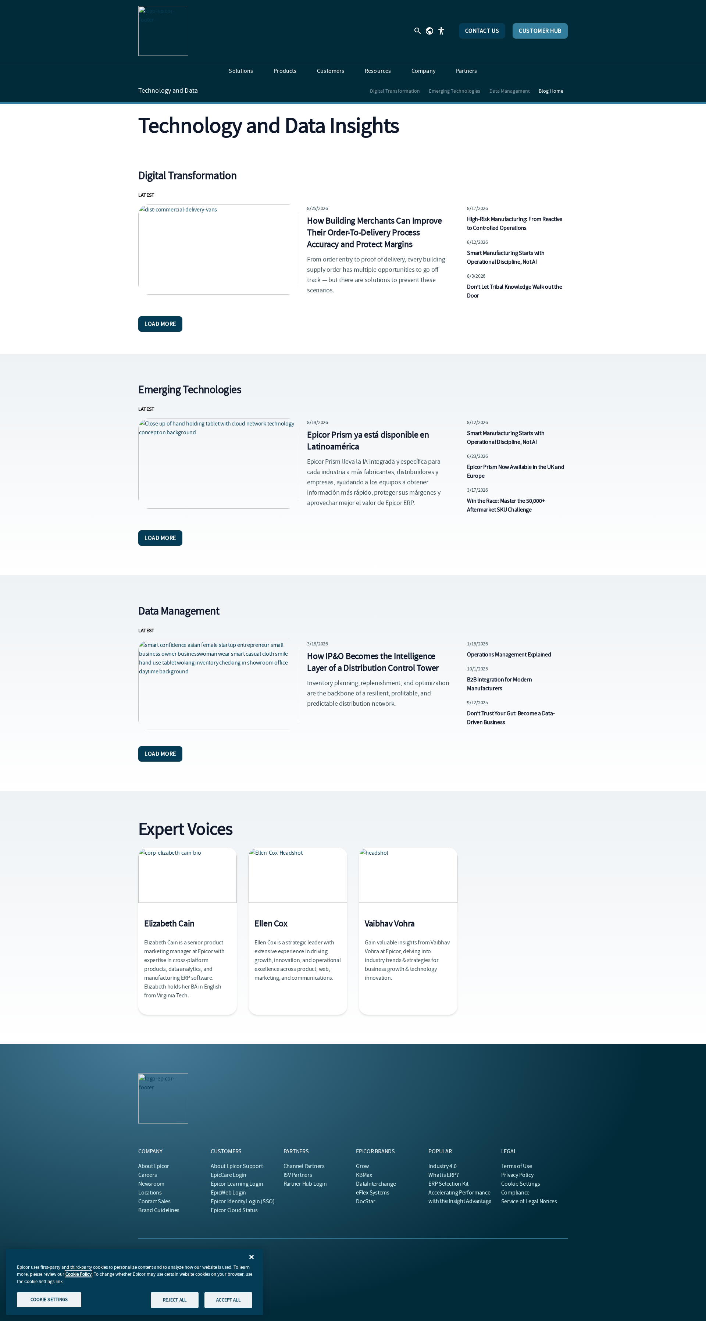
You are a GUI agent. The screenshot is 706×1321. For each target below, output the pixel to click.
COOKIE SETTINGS (49, 1299)
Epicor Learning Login (237, 1184)
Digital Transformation (395, 91)
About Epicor (153, 1166)
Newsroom (151, 1184)
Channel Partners (304, 1166)
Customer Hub (540, 31)
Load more (160, 324)
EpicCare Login (228, 1175)
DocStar (365, 1201)
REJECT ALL (174, 1300)
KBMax (364, 1175)
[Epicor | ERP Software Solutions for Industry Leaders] (163, 31)
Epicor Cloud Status (234, 1210)
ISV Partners (298, 1175)
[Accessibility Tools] (441, 31)
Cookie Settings (521, 1184)
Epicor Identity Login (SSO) (243, 1201)
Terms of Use (516, 1166)
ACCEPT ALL (228, 1300)
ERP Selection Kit (448, 1184)
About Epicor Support (237, 1166)
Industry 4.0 (442, 1166)
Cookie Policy (78, 1274)
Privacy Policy (517, 1175)
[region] (134, 1282)
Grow (362, 1166)
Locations (150, 1192)
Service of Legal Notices (529, 1201)
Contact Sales (154, 1201)
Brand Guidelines (158, 1210)
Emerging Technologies (454, 91)
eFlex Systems (372, 1192)
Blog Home (551, 91)
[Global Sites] (429, 31)
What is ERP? (443, 1175)
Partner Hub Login (305, 1184)
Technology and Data (168, 91)
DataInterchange (376, 1184)
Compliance (515, 1192)
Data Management (509, 91)
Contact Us (482, 31)
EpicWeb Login (228, 1192)
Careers (147, 1175)
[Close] (251, 1257)
